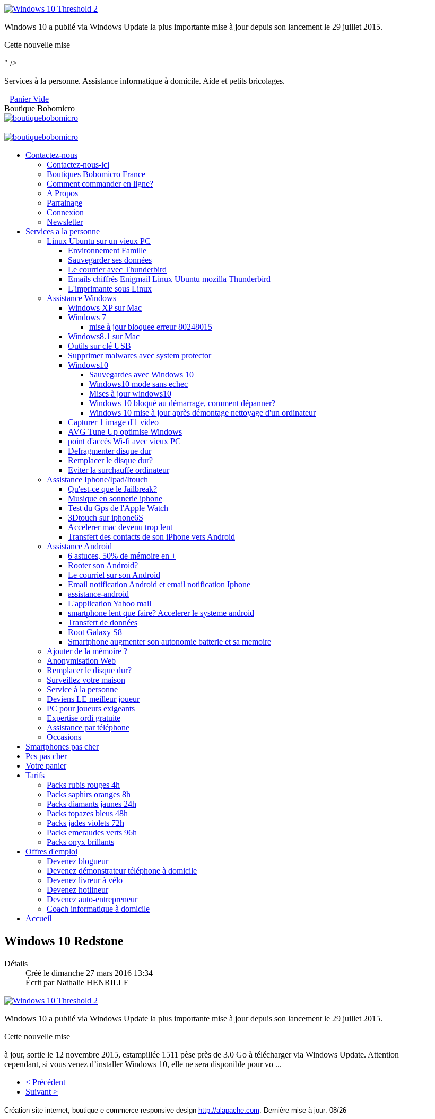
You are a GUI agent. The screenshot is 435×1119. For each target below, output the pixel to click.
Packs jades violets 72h (85, 822)
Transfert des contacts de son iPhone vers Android (151, 536)
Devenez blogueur (77, 861)
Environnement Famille (107, 250)
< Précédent (45, 1082)
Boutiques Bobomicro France (96, 174)
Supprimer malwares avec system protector (139, 355)
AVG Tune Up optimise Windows (125, 431)
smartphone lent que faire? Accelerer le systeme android (161, 613)
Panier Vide (29, 98)
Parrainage (64, 202)
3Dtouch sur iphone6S (105, 517)
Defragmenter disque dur (109, 450)
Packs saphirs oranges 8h (88, 794)
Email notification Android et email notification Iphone (159, 584)
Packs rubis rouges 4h (83, 784)
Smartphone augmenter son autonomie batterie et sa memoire (169, 641)
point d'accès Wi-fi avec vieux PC (124, 441)
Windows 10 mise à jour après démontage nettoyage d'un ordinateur (202, 412)
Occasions (64, 737)
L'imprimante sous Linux (110, 288)
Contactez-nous (51, 155)
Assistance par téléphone (88, 727)
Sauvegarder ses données (110, 260)
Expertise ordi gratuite (83, 717)
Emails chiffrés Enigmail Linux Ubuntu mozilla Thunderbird (169, 279)
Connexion (65, 212)
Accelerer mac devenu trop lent (120, 527)
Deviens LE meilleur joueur (93, 698)
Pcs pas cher (46, 756)
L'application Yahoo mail (109, 603)
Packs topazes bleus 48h (87, 813)
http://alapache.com (228, 1110)
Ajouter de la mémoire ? (87, 651)
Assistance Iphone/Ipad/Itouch (97, 479)
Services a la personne (62, 231)
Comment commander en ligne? (100, 183)
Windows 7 (87, 317)
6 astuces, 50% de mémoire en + (122, 555)
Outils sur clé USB (99, 345)
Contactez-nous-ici (78, 164)
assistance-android (98, 593)
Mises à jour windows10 (130, 393)
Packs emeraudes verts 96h (92, 832)
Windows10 (88, 364)
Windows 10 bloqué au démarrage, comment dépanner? (182, 403)
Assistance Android (79, 546)
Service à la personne (82, 689)
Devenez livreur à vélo (85, 880)
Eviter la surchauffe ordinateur (118, 469)
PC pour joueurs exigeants (91, 708)
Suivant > (41, 1091)
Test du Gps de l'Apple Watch (118, 508)
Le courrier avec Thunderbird (117, 269)
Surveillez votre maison (86, 679)
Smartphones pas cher (62, 746)
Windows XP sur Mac (105, 307)
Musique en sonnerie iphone (115, 498)
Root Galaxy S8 (95, 632)
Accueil (38, 918)
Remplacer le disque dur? (110, 460)
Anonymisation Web (81, 660)
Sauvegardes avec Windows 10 (141, 374)
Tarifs (35, 775)
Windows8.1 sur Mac (104, 336)
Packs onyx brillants (80, 842)
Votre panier (45, 765)
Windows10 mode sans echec (138, 384)
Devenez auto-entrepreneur (92, 899)
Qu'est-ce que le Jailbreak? (112, 489)
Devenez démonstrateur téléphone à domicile (122, 870)
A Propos (62, 193)
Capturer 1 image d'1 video (113, 422)
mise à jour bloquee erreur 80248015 (150, 326)
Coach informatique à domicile (98, 908)
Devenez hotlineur (77, 889)
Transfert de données (102, 622)
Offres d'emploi (51, 851)
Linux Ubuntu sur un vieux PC (99, 240)
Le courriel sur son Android (114, 574)
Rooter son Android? (103, 565)
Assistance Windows (81, 298)
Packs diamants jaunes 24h (91, 803)
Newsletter (65, 221)
